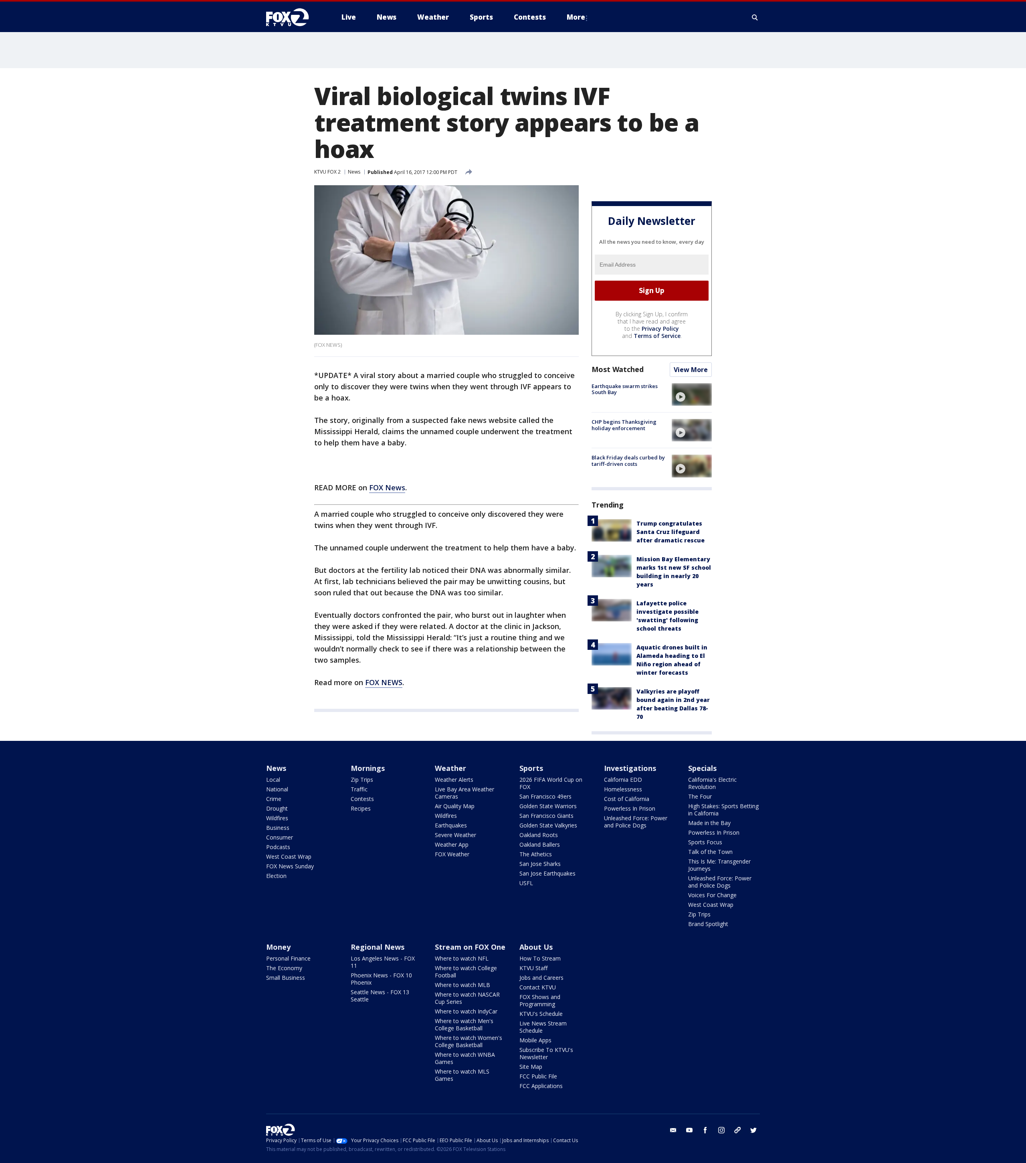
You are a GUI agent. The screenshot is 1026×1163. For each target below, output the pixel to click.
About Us (536, 947)
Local (273, 779)
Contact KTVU (537, 987)
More (576, 17)
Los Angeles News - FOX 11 (383, 962)
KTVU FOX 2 (327, 171)
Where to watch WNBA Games (465, 1058)
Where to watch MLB (462, 985)
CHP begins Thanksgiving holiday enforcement (624, 425)
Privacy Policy (660, 328)
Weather (450, 768)
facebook (705, 1130)
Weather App (452, 844)
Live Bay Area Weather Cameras (464, 792)
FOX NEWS (383, 682)
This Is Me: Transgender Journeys (719, 865)
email (673, 1130)
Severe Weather (455, 835)
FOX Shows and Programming (539, 1000)
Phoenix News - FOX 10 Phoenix (381, 978)
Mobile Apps (535, 1040)
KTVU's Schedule (541, 1013)
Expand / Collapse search (755, 17)
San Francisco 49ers (545, 796)
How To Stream (540, 958)
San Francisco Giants (546, 815)
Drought (277, 808)
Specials (702, 768)
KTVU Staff (533, 968)
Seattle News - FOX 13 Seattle (380, 995)
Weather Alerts (454, 779)
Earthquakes (451, 825)
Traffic (359, 789)
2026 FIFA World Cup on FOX (550, 783)
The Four (700, 796)
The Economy (284, 968)
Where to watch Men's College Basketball (464, 1024)
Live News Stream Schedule (543, 1026)
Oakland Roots (538, 835)
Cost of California (626, 799)
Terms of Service (657, 336)
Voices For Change (712, 895)
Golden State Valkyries (548, 825)
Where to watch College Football (466, 971)
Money (278, 947)
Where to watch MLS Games (462, 1075)
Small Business (285, 977)
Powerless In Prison (629, 808)
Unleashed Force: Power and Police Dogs (635, 821)
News (354, 171)
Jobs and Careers (541, 977)
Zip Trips (362, 779)
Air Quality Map (455, 806)
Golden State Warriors (548, 806)
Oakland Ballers (539, 844)
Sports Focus (705, 842)
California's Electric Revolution (712, 783)
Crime (273, 799)
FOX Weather (452, 854)
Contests (362, 799)
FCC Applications (541, 1086)
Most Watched (618, 369)
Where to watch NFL (462, 958)
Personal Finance (288, 958)
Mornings (368, 768)
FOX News (387, 487)
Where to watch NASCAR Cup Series (467, 998)
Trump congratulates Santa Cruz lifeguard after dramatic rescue (670, 532)
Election (276, 876)
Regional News (377, 947)
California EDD (623, 779)
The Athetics (535, 854)
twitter (753, 1130)
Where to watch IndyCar (466, 1011)
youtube (689, 1130)
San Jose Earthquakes (547, 873)
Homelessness (623, 789)
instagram (721, 1130)
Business (277, 827)
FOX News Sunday (290, 866)
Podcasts (278, 847)
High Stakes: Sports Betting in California (723, 809)
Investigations (630, 768)
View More (691, 369)
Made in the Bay (709, 823)
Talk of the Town (710, 852)
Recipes (361, 808)
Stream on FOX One (470, 947)
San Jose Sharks (540, 864)
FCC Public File (538, 1076)
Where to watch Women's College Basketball (468, 1041)
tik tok (737, 1130)
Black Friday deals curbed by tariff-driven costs (628, 460)
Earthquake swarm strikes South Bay (625, 389)
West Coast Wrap (288, 856)
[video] (692, 394)
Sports (531, 768)
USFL (526, 883)
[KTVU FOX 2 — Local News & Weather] (292, 17)
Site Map (530, 1066)
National (277, 789)
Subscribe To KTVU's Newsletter (546, 1053)
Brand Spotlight (708, 924)
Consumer (279, 837)
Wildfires (277, 818)
